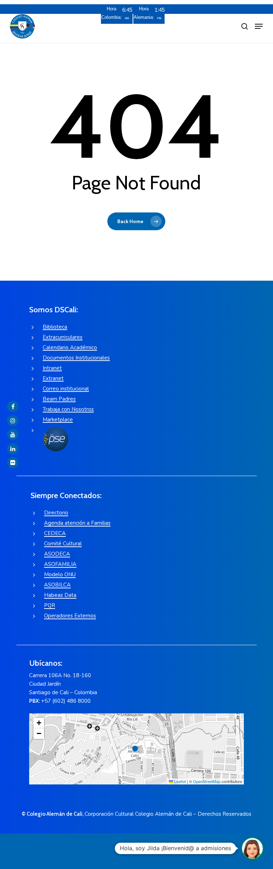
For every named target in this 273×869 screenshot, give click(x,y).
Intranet (52, 368)
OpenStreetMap (206, 781)
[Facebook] (12, 406)
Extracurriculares (62, 337)
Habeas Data (60, 595)
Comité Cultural (63, 543)
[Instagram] (12, 420)
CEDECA (55, 533)
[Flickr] (12, 462)
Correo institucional (66, 388)
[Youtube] (12, 434)
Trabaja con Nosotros (68, 409)
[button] (259, 26)
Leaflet (179, 781)
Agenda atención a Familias (77, 523)
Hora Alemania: (144, 13)
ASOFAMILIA (60, 564)
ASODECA (57, 553)
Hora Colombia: (111, 13)
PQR (49, 605)
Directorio (56, 512)
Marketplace (58, 419)
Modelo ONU (60, 574)
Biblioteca (55, 326)
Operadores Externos (70, 615)
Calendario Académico (70, 347)
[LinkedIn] (12, 448)
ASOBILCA (57, 584)
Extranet (53, 378)
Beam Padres (59, 399)
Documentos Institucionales (76, 357)
